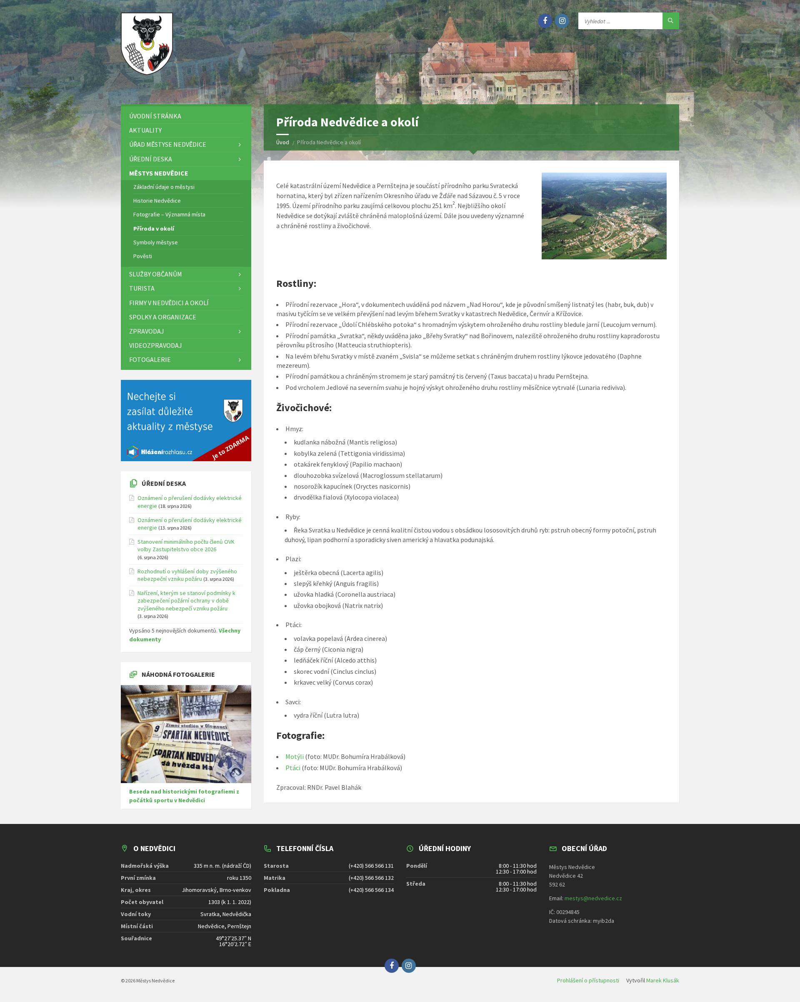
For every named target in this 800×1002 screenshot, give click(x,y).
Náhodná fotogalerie (178, 674)
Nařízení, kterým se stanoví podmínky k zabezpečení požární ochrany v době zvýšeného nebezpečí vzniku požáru (186, 600)
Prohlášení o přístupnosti (588, 980)
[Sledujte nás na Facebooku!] (545, 21)
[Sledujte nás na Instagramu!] (562, 21)
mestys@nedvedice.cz (593, 898)
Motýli (294, 756)
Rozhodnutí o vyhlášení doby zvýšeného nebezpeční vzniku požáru (187, 575)
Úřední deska (164, 483)
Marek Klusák (662, 980)
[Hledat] (670, 21)
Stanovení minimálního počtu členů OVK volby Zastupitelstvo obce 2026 (186, 545)
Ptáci (292, 767)
